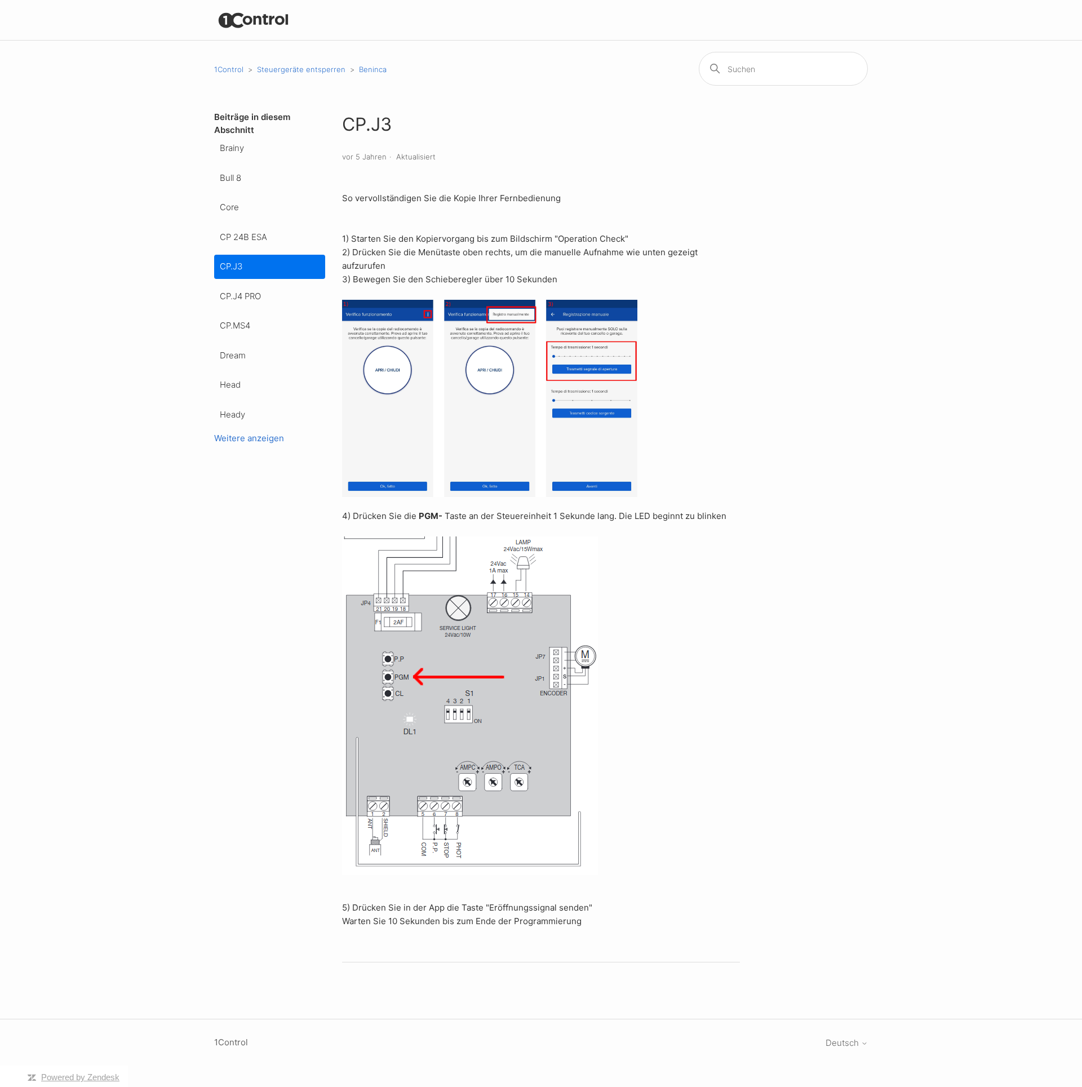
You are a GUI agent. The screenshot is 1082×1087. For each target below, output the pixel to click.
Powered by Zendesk (80, 1077)
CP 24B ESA (243, 237)
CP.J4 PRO (240, 296)
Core (229, 207)
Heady (232, 414)
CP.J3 (231, 266)
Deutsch (843, 1043)
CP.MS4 (235, 325)
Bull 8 (230, 177)
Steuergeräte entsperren (301, 69)
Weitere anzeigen (249, 438)
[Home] (254, 20)
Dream (233, 355)
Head (230, 384)
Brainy (232, 148)
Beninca (373, 69)
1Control (228, 69)
